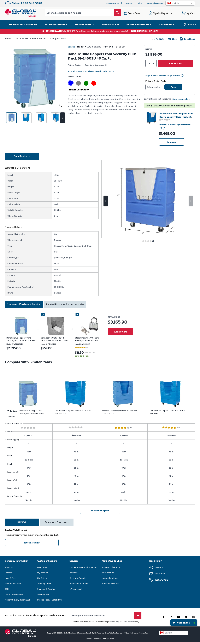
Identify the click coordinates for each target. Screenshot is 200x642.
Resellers (73, 572)
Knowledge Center (155, 3)
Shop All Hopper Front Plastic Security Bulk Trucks (91, 71)
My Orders (42, 578)
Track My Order (44, 583)
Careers (8, 572)
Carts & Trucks (21, 38)
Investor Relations (13, 583)
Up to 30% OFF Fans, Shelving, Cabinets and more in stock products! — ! (102, 31)
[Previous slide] (106, 201)
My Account (42, 572)
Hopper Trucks (59, 38)
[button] (180, 3)
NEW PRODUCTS (110, 24)
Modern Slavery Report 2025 (17, 599)
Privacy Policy (114, 622)
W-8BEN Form (43, 594)
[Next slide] (191, 201)
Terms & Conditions (94, 638)
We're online (183, 622)
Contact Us (128, 3)
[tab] (22, 156)
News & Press (10, 578)
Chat (140, 3)
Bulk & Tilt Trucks (40, 38)
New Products (108, 572)
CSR (6, 589)
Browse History (112, 3)
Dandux (71, 46)
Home (8, 38)
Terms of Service (129, 622)
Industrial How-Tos (110, 583)
